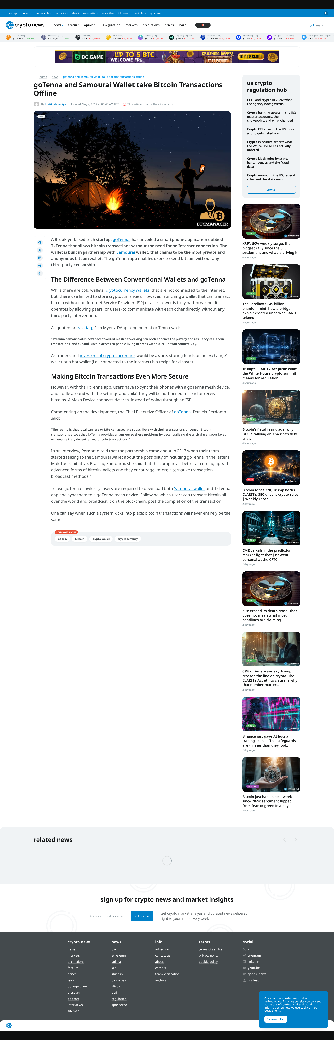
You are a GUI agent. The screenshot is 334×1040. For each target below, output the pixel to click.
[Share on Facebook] (40, 242)
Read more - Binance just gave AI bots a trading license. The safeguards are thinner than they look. (271, 714)
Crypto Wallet (101, 539)
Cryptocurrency (128, 539)
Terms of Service (210, 949)
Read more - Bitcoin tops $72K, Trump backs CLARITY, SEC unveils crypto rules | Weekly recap (271, 467)
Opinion (89, 25)
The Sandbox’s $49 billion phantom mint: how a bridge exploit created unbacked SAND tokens (269, 310)
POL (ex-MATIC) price (281, 37)
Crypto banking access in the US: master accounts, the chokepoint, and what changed (271, 116)
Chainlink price (248, 37)
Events (27, 13)
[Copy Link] (40, 273)
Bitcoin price (20, 37)
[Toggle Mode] (326, 13)
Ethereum (119, 955)
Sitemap (73, 1011)
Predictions (151, 25)
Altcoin (62, 539)
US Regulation (110, 25)
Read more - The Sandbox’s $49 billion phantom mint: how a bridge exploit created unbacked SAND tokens (271, 281)
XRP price (87, 37)
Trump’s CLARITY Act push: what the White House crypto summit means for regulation (269, 373)
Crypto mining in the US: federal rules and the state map (271, 177)
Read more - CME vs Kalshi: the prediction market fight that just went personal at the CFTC (271, 528)
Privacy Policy (208, 955)
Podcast (73, 999)
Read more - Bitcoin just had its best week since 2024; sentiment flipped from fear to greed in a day (271, 774)
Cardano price (215, 37)
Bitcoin (79, 539)
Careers (160, 968)
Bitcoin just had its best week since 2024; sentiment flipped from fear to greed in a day (267, 801)
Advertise (108, 13)
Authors (161, 980)
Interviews (75, 1005)
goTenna (121, 239)
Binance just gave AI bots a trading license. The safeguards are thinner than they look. (269, 741)
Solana (116, 962)
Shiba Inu (118, 974)
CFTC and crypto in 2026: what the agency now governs (269, 102)
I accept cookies (276, 1019)
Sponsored (119, 1005)
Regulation (119, 999)
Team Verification (167, 974)
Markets (131, 25)
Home (43, 77)
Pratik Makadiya (55, 104)
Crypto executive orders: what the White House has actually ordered (269, 146)
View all (271, 189)
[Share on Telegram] (40, 265)
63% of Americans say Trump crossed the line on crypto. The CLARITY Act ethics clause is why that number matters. (269, 678)
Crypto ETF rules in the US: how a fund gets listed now (270, 131)
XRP (114, 968)
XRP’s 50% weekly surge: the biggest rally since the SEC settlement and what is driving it (269, 248)
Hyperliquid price (182, 37)
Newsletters (90, 13)
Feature (73, 25)
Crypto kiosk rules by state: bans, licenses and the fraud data (268, 162)
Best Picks (139, 13)
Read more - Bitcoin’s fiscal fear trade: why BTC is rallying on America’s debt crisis (271, 407)
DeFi (114, 992)
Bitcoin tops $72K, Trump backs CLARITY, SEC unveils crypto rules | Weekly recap (270, 494)
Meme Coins (43, 13)
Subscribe (142, 916)
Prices (169, 25)
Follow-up (124, 13)
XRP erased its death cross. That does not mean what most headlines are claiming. (269, 615)
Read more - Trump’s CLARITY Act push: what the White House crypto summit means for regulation (271, 346)
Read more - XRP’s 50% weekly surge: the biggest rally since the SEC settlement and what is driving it (271, 221)
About (75, 13)
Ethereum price (55, 37)
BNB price (119, 37)
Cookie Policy (208, 962)
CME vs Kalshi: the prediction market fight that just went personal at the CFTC (266, 555)
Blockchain (119, 980)
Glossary (155, 13)
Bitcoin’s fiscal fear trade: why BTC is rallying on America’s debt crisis (269, 434)
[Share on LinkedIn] (40, 258)
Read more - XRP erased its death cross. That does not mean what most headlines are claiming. (271, 588)
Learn (183, 25)
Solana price (150, 37)
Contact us (61, 13)
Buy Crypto (12, 13)
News (57, 25)
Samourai (125, 252)
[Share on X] (40, 250)
